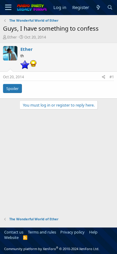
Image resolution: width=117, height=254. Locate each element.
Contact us (13, 232)
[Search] (110, 7)
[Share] (103, 77)
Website (11, 237)
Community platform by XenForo (51, 248)
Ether (12, 37)
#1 (112, 76)
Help (93, 232)
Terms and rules (42, 232)
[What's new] (98, 7)
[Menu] (8, 7)
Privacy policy (72, 232)
